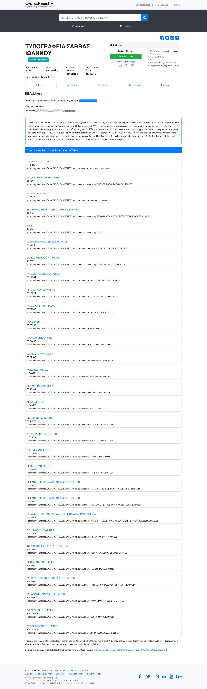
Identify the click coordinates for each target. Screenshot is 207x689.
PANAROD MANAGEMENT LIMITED (46, 594)
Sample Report (143, 4)
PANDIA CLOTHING (37, 193)
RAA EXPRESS (34, 321)
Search (155, 4)
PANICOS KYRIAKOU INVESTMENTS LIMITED (51, 578)
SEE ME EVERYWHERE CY (40, 353)
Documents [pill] (103, 85)
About (28, 673)
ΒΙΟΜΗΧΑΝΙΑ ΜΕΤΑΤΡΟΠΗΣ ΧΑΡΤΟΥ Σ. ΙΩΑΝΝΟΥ (53, 209)
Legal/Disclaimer (43, 673)
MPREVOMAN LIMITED (39, 465)
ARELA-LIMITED (35, 401)
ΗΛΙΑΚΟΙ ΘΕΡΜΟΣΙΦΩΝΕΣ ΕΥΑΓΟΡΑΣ (47, 241)
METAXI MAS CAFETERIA (40, 385)
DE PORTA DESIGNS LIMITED (42, 626)
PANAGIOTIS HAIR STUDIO (41, 305)
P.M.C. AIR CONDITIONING (41, 289)
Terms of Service (75, 673)
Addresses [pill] (41, 85)
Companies (80, 25)
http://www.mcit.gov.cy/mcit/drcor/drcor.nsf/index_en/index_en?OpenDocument (130, 649)
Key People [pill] (72, 85)
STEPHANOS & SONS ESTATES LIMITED (47, 546)
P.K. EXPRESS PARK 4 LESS (40, 417)
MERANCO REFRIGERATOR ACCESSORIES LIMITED (53, 482)
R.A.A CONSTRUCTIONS (39, 337)
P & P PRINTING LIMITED (40, 610)
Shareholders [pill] (135, 85)
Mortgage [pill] (166, 85)
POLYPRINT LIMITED (38, 161)
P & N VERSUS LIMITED (39, 449)
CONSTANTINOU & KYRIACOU (43, 257)
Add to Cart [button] (127, 56)
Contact (60, 673)
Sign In (177, 4)
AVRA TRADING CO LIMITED (42, 433)
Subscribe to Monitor (38, 59)
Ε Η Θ (29, 225)
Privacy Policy (94, 673)
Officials (127, 25)
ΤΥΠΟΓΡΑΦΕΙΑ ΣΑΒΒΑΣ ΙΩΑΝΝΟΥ (45, 177)
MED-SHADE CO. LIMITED (40, 562)
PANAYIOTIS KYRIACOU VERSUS (44, 273)
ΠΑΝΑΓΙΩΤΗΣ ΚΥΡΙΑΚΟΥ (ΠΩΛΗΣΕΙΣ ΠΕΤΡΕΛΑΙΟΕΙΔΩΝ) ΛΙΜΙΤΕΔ (61, 514)
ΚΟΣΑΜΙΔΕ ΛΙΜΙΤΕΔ (37, 369)
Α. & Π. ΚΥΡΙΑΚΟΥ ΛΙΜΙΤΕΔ (40, 530)
